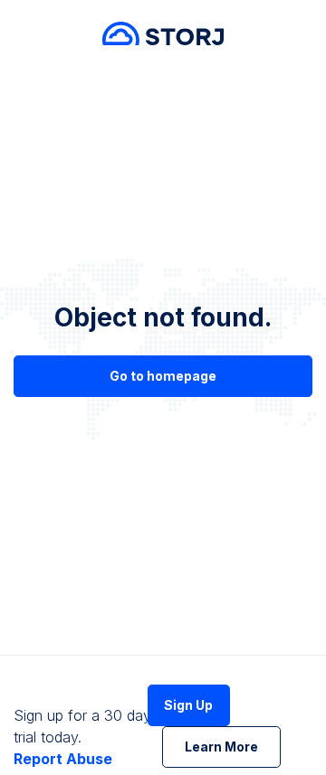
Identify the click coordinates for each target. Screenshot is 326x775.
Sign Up (188, 705)
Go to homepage (163, 375)
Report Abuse (63, 759)
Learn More (221, 746)
